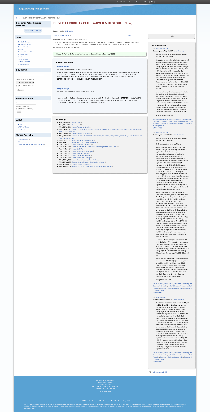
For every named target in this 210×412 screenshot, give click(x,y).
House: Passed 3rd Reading (81, 158)
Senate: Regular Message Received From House (89, 162)
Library (146, 2)
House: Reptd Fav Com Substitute (83, 140)
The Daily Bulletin (24, 42)
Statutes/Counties (24, 62)
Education (177, 119)
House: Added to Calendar (81, 153)
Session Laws (22, 57)
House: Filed (77, 123)
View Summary (179, 51)
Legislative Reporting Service (34, 8)
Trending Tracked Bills (25, 52)
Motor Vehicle (168, 119)
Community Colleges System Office (171, 123)
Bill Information (23, 142)
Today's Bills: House (24, 44)
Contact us (21, 129)
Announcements (23, 64)
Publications (159, 2)
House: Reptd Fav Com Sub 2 (82, 144)
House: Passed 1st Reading (82, 127)
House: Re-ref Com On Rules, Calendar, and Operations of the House (95, 147)
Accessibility (107, 391)
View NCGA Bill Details (62, 35)
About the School (122, 2)
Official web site (24, 139)
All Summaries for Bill (160, 372)
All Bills (20, 49)
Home (18, 18)
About (20, 124)
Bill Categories (23, 59)
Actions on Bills (23, 54)
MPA (152, 2)
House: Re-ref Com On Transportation (85, 142)
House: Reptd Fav (78, 149)
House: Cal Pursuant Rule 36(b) (82, 151)
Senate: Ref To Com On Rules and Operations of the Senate (92, 166)
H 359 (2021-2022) (162, 49)
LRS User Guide (23, 127)
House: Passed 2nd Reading (81, 155)
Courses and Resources (135, 2)
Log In (101, 391)
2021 (129, 35)
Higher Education (174, 121)
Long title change (63, 66)
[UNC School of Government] (73, 2)
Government (184, 121)
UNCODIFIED (157, 128)
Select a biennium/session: (25, 79)
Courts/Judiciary (158, 119)
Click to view (69, 31)
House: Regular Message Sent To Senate (86, 160)
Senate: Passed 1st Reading (82, 164)
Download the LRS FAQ (33, 31)
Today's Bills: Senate (25, 47)
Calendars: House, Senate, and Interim (31, 144)
